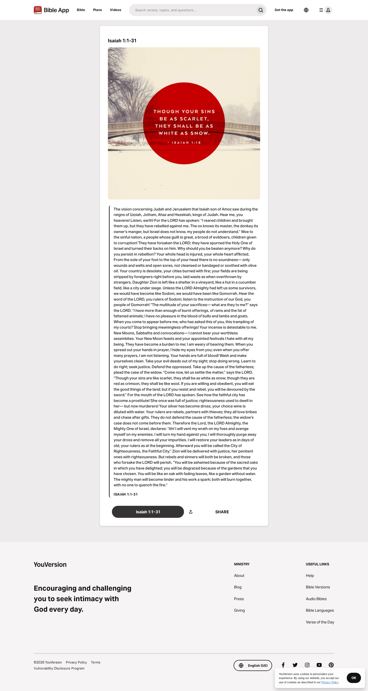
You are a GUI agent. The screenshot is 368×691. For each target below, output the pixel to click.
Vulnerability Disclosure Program (59, 668)
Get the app (284, 10)
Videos (115, 10)
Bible (81, 10)
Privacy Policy (76, 662)
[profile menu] (324, 10)
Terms (95, 662)
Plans (97, 10)
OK (353, 678)
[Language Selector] (306, 10)
